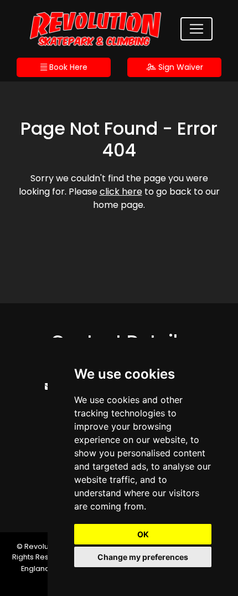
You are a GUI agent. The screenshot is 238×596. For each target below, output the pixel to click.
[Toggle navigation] (196, 28)
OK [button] (143, 534)
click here (121, 191)
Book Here (67, 67)
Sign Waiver (179, 67)
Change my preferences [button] (142, 557)
